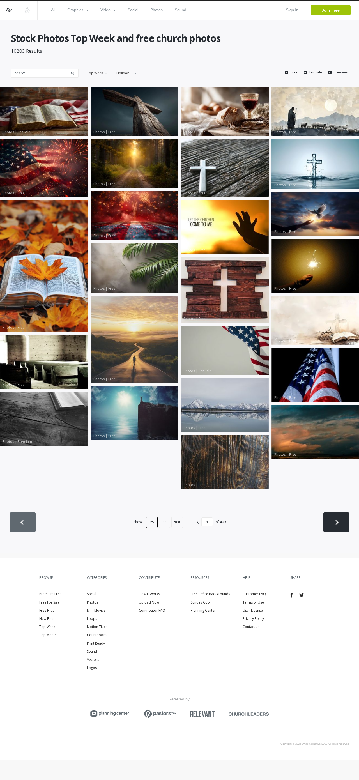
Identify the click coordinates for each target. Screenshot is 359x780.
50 (164, 522)
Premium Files (50, 594)
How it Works (149, 594)
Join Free (331, 10)
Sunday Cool (201, 602)
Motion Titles (97, 626)
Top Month (48, 634)
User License (253, 610)
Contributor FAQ (152, 610)
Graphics (75, 10)
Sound (180, 10)
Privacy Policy (253, 618)
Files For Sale (49, 602)
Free (294, 72)
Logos (92, 667)
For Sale (315, 72)
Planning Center (203, 610)
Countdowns (97, 634)
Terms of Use (253, 602)
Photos (156, 10)
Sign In (292, 10)
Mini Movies (96, 610)
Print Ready (96, 643)
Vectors (93, 659)
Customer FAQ (254, 594)
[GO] (75, 73)
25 (152, 522)
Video (105, 10)
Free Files (46, 610)
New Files (46, 618)
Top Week (47, 626)
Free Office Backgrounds (210, 594)
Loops (92, 618)
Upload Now (149, 602)
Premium (341, 72)
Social (133, 10)
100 (177, 522)
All (53, 10)
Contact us (251, 626)
